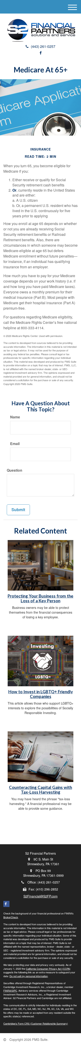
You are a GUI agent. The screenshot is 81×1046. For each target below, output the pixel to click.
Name (15, 417)
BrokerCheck (10, 917)
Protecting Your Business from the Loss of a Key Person (40, 598)
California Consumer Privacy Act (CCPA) (48, 968)
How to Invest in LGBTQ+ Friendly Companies (40, 694)
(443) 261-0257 (43, 46)
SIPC (14, 990)
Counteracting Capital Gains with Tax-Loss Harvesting (40, 790)
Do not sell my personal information (28, 976)
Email (15, 443)
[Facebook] (41, 52)
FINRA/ (7, 990)
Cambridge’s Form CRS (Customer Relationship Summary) (35, 1023)
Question (14, 470)
